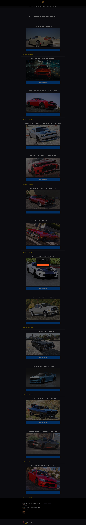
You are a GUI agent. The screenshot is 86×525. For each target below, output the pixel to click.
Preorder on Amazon (43, 265)
